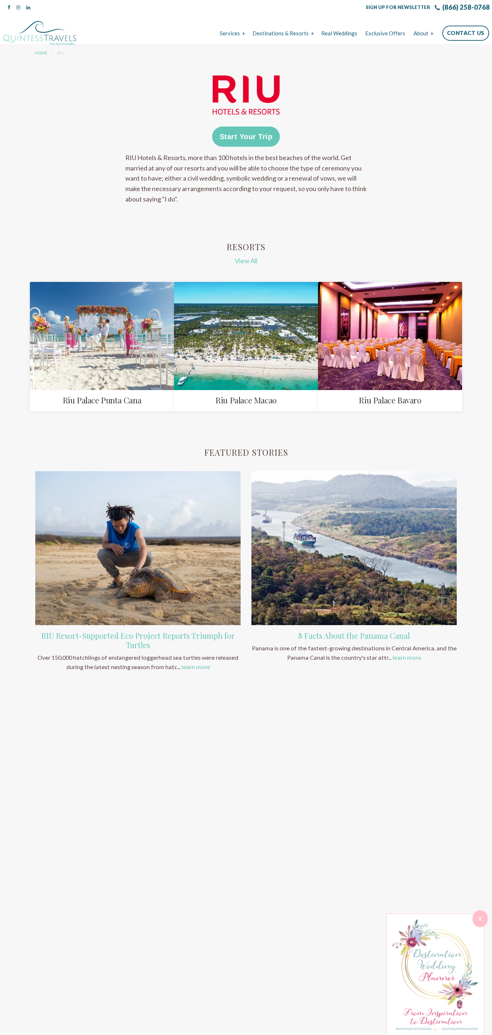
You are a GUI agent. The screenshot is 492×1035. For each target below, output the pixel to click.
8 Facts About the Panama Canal (354, 636)
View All (246, 261)
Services (230, 33)
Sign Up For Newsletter (398, 7)
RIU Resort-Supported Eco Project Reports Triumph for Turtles (138, 640)
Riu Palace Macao (246, 400)
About (420, 33)
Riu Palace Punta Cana (102, 400)
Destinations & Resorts (280, 33)
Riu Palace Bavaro (390, 400)
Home (41, 52)
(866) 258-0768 (465, 7)
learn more (196, 666)
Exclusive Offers (385, 33)
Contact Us (465, 33)
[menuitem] (231, 33)
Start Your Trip (246, 137)
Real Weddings (339, 33)
